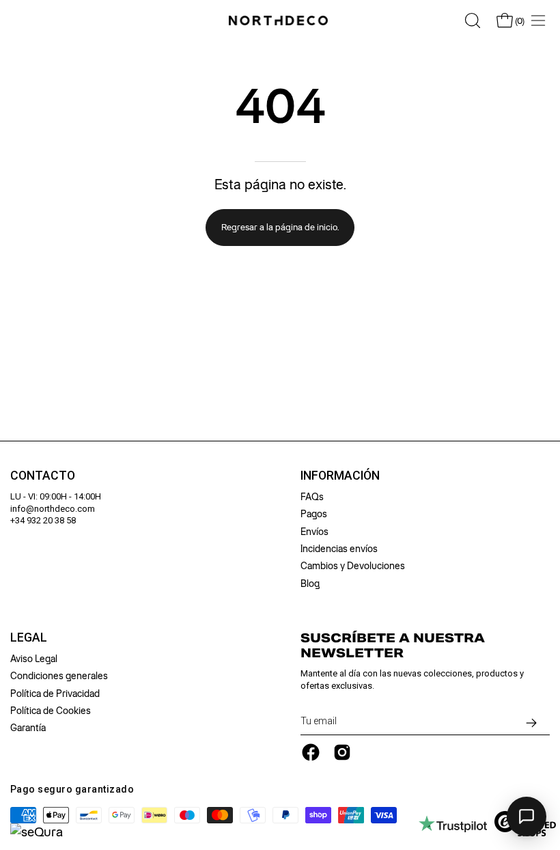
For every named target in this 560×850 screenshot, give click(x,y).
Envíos (314, 531)
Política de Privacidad (55, 693)
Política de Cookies (50, 710)
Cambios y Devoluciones (352, 565)
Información (340, 475)
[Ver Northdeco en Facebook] (310, 752)
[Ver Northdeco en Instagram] (342, 752)
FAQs (312, 496)
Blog (310, 583)
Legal (28, 637)
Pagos (313, 513)
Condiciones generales (59, 675)
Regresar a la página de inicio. (280, 227)
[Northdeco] (280, 20)
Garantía (28, 727)
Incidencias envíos (339, 548)
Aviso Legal (33, 658)
